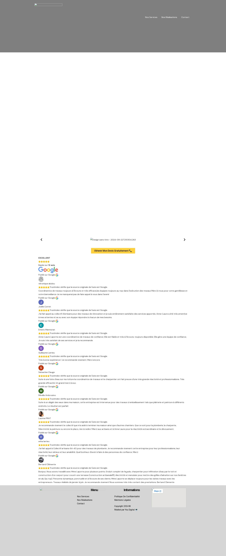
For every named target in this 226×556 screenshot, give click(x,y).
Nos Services (151, 17)
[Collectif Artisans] (48, 17)
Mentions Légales (122, 500)
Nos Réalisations (169, 17)
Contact (185, 17)
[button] (41, 239)
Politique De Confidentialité (127, 496)
